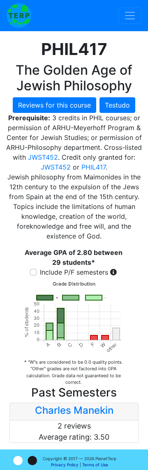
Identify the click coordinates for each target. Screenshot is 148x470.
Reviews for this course (54, 105)
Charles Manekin (74, 410)
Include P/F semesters (74, 272)
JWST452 (43, 157)
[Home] (19, 15)
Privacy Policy (65, 464)
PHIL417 (93, 167)
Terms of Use (95, 464)
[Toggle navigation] (129, 15)
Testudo (117, 105)
